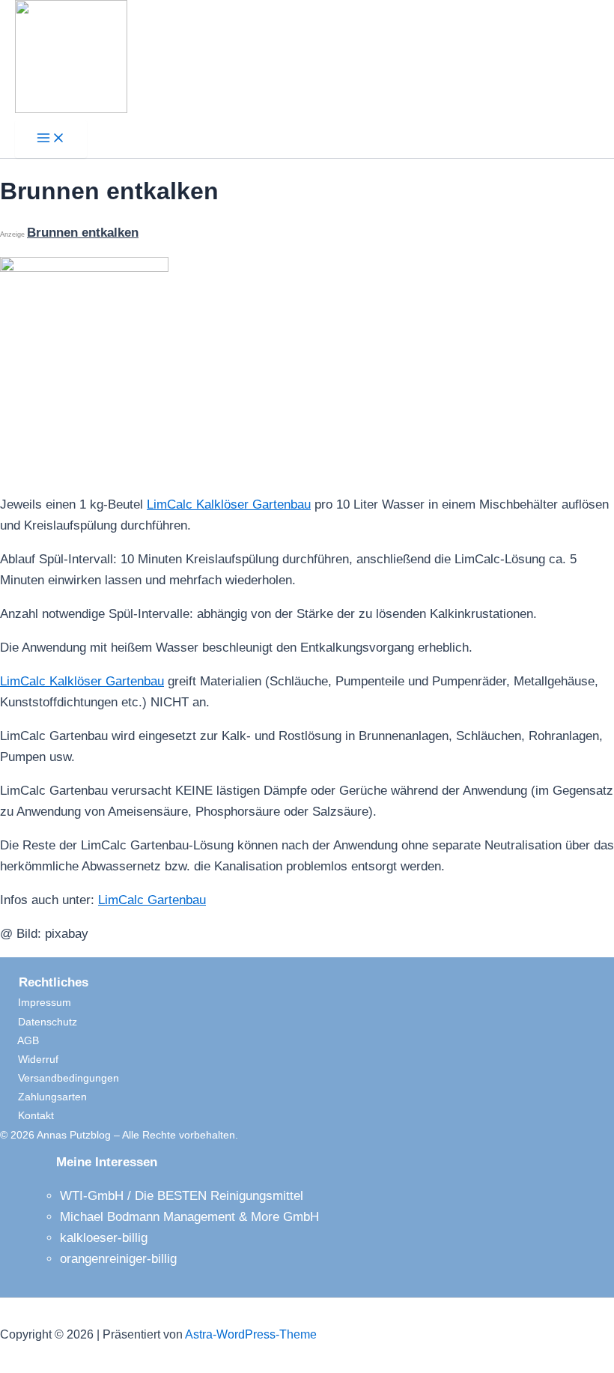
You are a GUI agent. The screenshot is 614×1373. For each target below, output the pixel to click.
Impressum (35, 1002)
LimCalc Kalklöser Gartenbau (229, 504)
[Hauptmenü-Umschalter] (51, 139)
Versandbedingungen (59, 1078)
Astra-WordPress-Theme (251, 1334)
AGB (19, 1040)
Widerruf (29, 1059)
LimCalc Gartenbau (152, 900)
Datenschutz (38, 1022)
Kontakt (27, 1115)
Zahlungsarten (43, 1097)
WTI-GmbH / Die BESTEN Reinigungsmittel (181, 1196)
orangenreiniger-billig (118, 1259)
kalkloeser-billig (104, 1238)
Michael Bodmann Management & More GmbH (189, 1217)
